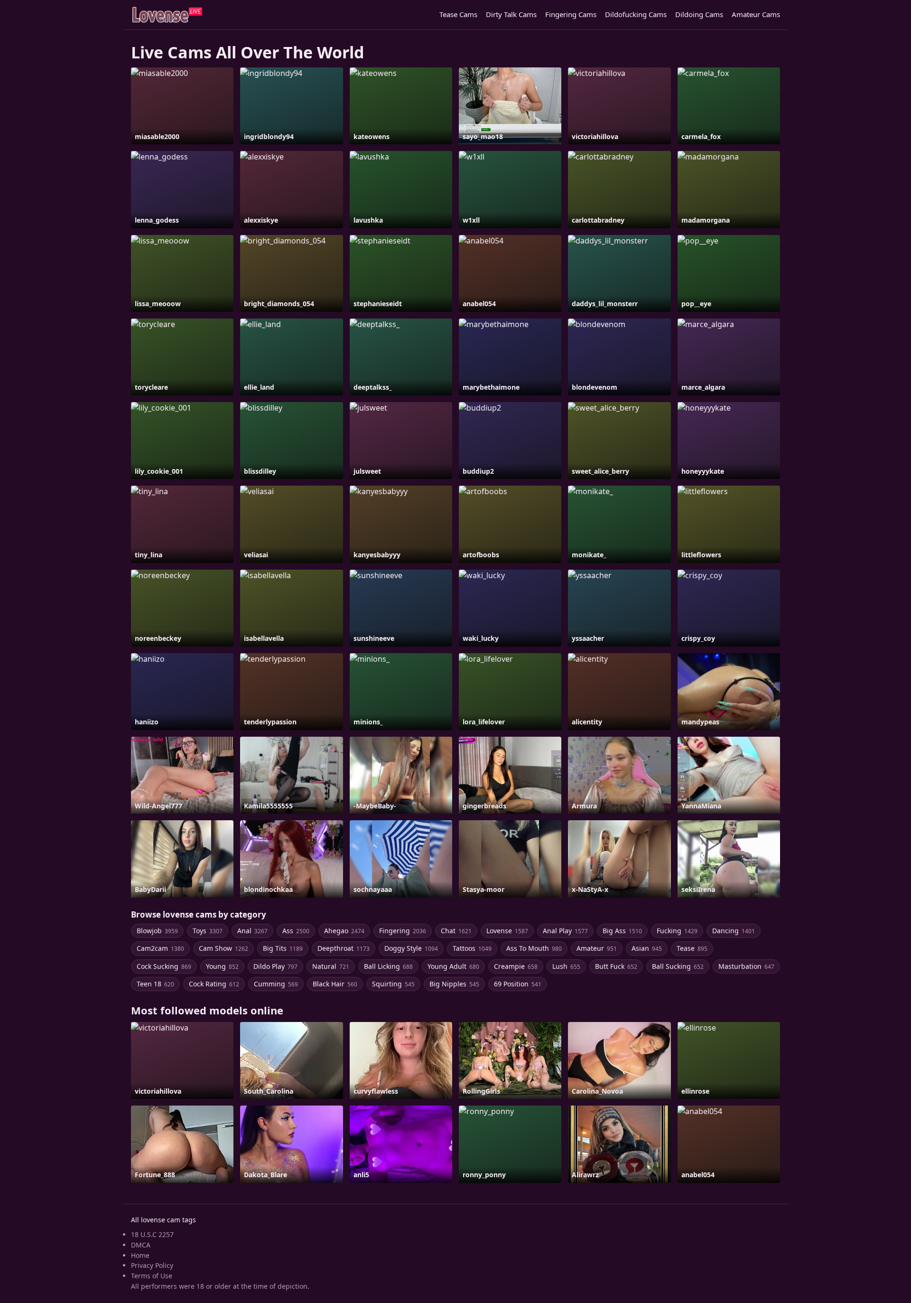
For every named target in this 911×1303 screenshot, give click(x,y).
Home (140, 1255)
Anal (252, 930)
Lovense (507, 930)
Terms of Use (151, 1275)
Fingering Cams (570, 14)
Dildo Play (275, 966)
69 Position (517, 983)
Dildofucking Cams (636, 14)
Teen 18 (155, 983)
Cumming (276, 983)
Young (222, 966)
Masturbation (746, 966)
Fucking (677, 930)
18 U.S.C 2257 (152, 1234)
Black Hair (335, 983)
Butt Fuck (616, 966)
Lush (566, 966)
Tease (692, 948)
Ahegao (344, 930)
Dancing (733, 930)
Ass (295, 930)
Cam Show (223, 948)
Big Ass (622, 930)
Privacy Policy (152, 1265)
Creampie (516, 966)
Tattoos (472, 948)
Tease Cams (458, 14)
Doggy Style (411, 948)
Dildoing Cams (699, 14)
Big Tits (283, 948)
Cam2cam (160, 948)
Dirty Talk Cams (511, 14)
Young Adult (453, 966)
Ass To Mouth (534, 948)
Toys (208, 930)
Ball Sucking (678, 966)
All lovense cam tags (163, 1219)
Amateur (596, 948)
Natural (330, 966)
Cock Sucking (164, 966)
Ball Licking (388, 966)
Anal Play (565, 930)
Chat (456, 930)
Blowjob (157, 930)
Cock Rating (214, 983)
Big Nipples (454, 983)
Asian (647, 948)
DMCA (140, 1244)
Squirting (393, 983)
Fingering (402, 930)
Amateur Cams (756, 14)
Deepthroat (343, 948)
